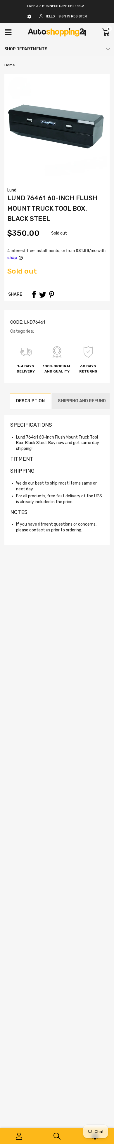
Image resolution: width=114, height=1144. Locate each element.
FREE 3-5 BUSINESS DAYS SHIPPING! (55, 6)
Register (79, 16)
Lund (11, 190)
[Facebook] (33, 294)
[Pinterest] (51, 294)
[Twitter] (42, 294)
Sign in (64, 16)
